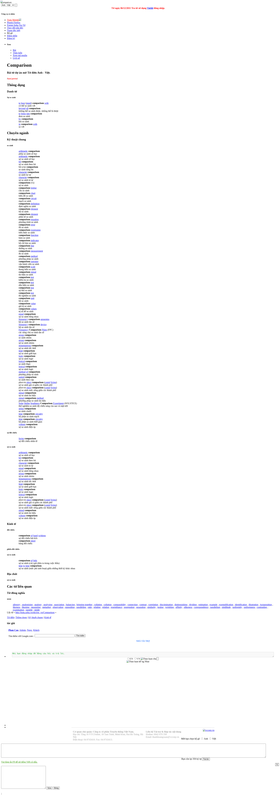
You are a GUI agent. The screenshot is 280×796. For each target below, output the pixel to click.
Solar (21, 403)
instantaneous (25, 345)
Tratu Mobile (13, 20)
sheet (33, 541)
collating (98, 604)
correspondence (201, 607)
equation (35, 219)
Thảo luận (17, 53)
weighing (169, 607)
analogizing (27, 604)
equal (21, 314)
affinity (179, 607)
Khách (36, 630)
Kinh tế (47, 617)
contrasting (262, 607)
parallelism (215, 607)
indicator (35, 240)
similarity (151, 607)
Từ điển (10, 617)
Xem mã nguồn (20, 55)
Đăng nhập (12, 35)
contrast (143, 604)
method (34, 256)
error (33, 224)
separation (141, 607)
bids (35, 560)
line (32, 245)
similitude (226, 607)
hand (35, 535)
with (46, 103)
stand (28, 103)
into (28, 113)
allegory (16, 604)
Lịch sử (16, 58)
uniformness (249, 607)
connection (133, 604)
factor (21, 438)
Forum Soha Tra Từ (16, 25)
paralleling (81, 607)
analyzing (47, 604)
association (59, 604)
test (32, 277)
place (29, 382)
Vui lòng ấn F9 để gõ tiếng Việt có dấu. (19, 762)
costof (47, 382)
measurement (37, 251)
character (23, 172)
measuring (36, 607)
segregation (129, 607)
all (27, 108)
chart (33, 193)
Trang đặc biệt (13, 30)
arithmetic (23, 151)
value (33, 303)
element (34, 209)
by (20, 119)
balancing (70, 604)
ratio (90, 607)
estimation (203, 604)
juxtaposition (266, 604)
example (213, 604)
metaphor (46, 607)
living (53, 382)
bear (23, 103)
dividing (193, 604)
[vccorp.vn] (208, 730)
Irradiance (35, 403)
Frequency (23, 330)
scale (33, 266)
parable (29, 610)
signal (33, 272)
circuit (33, 198)
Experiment (58, 403)
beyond (22, 108)
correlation (153, 604)
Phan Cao (13, 630)
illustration (253, 604)
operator (34, 261)
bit (20, 161)
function (34, 235)
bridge (34, 188)
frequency (23, 319)
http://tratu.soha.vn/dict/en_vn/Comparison (35, 612)
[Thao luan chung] (150, 658)
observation (58, 607)
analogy (38, 604)
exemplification (226, 604)
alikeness (188, 607)
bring (23, 113)
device (44, 324)
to (19, 103)
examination (18, 610)
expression (36, 230)
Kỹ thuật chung (35, 617)
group (21, 335)
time (21, 414)
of (27, 372)
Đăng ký (11, 38)
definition (35, 203)
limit (21, 351)
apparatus (45, 319)
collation (108, 604)
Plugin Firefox (13, 22)
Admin (22, 630)
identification (241, 604)
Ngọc (29, 630)
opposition (70, 607)
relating (97, 607)
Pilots (44, 330)
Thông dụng (21, 617)
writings (42, 535)
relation (105, 607)
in (19, 124)
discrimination (166, 604)
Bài (14, 50)
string (21, 408)
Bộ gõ (10, 33)
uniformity (237, 607)
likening (25, 607)
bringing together (84, 604)
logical (22, 361)
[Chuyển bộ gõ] (2, 2)
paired (21, 377)
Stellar (27, 403)
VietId (150, 8)
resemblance (116, 607)
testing (160, 607)
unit (32, 298)
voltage (22, 424)
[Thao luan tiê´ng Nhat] (138, 661)
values (34, 309)
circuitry (39, 414)
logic (21, 356)
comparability (119, 604)
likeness (16, 607)
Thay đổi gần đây (15, 28)
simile (37, 610)
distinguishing (181, 604)
